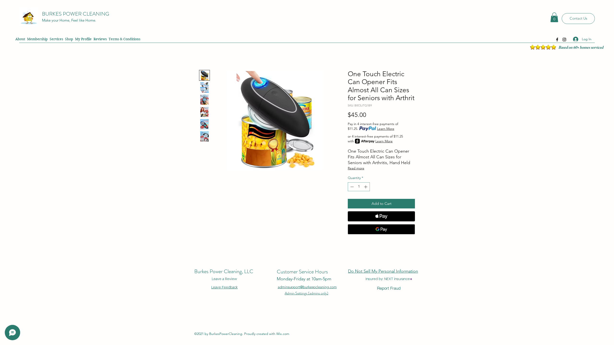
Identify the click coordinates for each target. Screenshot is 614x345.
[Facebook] (557, 39)
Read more (356, 168)
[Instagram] (564, 39)
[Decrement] (351, 187)
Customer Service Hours (302, 271)
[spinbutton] (358, 187)
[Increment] (366, 187)
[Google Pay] (381, 229)
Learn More (385, 128)
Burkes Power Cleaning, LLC (223, 271)
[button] (554, 17)
